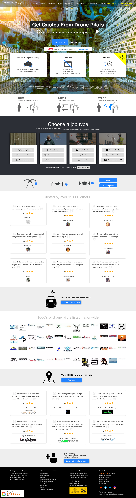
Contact (102, 3)
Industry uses (68, 3)
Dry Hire (59, 3)
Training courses (92, 3)
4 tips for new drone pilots (77, 477)
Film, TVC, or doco (84, 150)
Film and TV (43, 483)
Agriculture (43, 477)
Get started (60, 42)
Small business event (54, 160)
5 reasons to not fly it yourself (19, 473)
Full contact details (105, 475)
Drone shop (51, 3)
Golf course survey (24, 160)
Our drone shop (74, 483)
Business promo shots (54, 155)
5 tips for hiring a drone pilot (18, 475)
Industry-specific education (49, 471)
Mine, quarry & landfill (46, 481)
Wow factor (84, 160)
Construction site (114, 150)
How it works (40, 3)
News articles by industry (17, 479)
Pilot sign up (103, 479)
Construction (44, 473)
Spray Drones (80, 3)
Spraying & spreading (25, 150)
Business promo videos (47, 489)
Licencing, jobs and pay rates (78, 475)
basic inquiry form (83, 168)
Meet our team (104, 477)
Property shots (54, 150)
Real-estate (43, 485)
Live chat (77, 42)
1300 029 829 (126, 4)
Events (84, 155)
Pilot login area (104, 481)
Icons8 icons (103, 483)
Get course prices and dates (78, 473)
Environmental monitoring (48, 479)
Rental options (108, 185)
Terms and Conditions (106, 492)
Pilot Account (111, 3)
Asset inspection (114, 155)
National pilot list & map (17, 477)
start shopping (83, 49)
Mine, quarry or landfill (114, 160)
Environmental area (24, 155)
